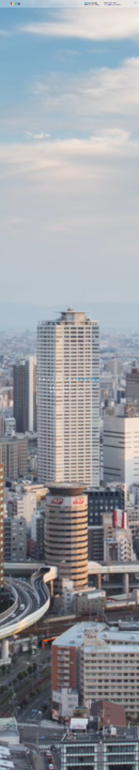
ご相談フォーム (111, 4)
